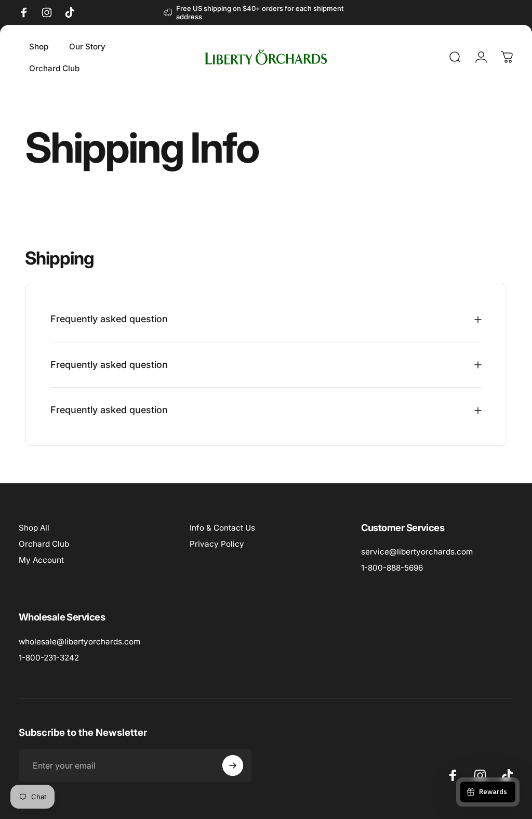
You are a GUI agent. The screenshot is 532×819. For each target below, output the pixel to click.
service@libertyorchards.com (417, 552)
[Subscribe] (232, 765)
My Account (41, 560)
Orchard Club (44, 544)
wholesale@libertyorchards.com (79, 641)
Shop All (34, 528)
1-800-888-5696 (392, 568)
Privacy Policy (217, 544)
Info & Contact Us (222, 528)
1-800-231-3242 (49, 658)
